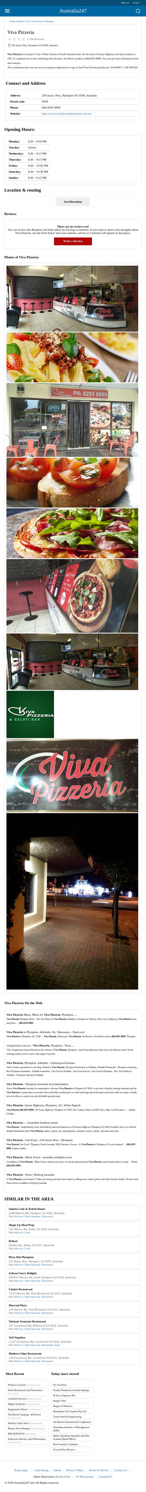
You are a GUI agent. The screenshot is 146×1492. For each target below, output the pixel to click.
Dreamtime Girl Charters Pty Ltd (69, 1411)
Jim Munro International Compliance (72, 1422)
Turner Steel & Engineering (67, 1416)
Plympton (49, 21)
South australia (16, 21)
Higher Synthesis (24, 1404)
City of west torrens (34, 21)
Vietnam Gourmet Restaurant (27, 1321)
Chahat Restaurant (21, 1289)
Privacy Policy (74, 1470)
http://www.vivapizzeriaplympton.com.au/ (67, 113)
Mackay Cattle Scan (25, 1423)
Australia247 (73, 11)
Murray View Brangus (26, 1428)
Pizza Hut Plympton (21, 1257)
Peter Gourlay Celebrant (65, 1444)
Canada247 (106, 1476)
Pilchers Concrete (24, 1384)
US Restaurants (85, 1476)
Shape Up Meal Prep (21, 1225)
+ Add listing (40, 1470)
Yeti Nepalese (17, 1337)
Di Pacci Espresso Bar (64, 1395)
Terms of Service (99, 1470)
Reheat (13, 1241)
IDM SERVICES (22, 1433)
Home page (21, 1470)
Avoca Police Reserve (64, 1449)
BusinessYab (62, 1476)
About (57, 1470)
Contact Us (120, 1470)
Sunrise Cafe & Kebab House (27, 1208)
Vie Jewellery (60, 1384)
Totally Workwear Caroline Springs (71, 1390)
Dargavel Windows (62, 1406)
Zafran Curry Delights (23, 1273)
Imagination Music (25, 1409)
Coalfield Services (24, 1398)
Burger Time (59, 1400)
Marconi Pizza (18, 1305)
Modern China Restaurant (25, 1353)
